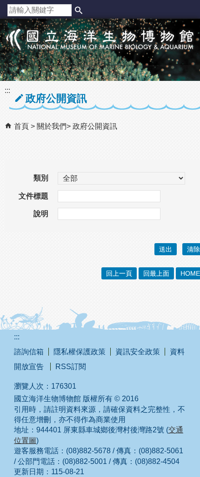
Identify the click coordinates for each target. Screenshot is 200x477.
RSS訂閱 (70, 367)
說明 (40, 214)
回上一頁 (119, 273)
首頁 (21, 126)
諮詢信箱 (29, 352)
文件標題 (33, 196)
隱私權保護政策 (79, 352)
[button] (78, 10)
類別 (40, 178)
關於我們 (52, 126)
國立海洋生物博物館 (100, 49)
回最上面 (156, 273)
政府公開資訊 (95, 126)
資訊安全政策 (137, 352)
